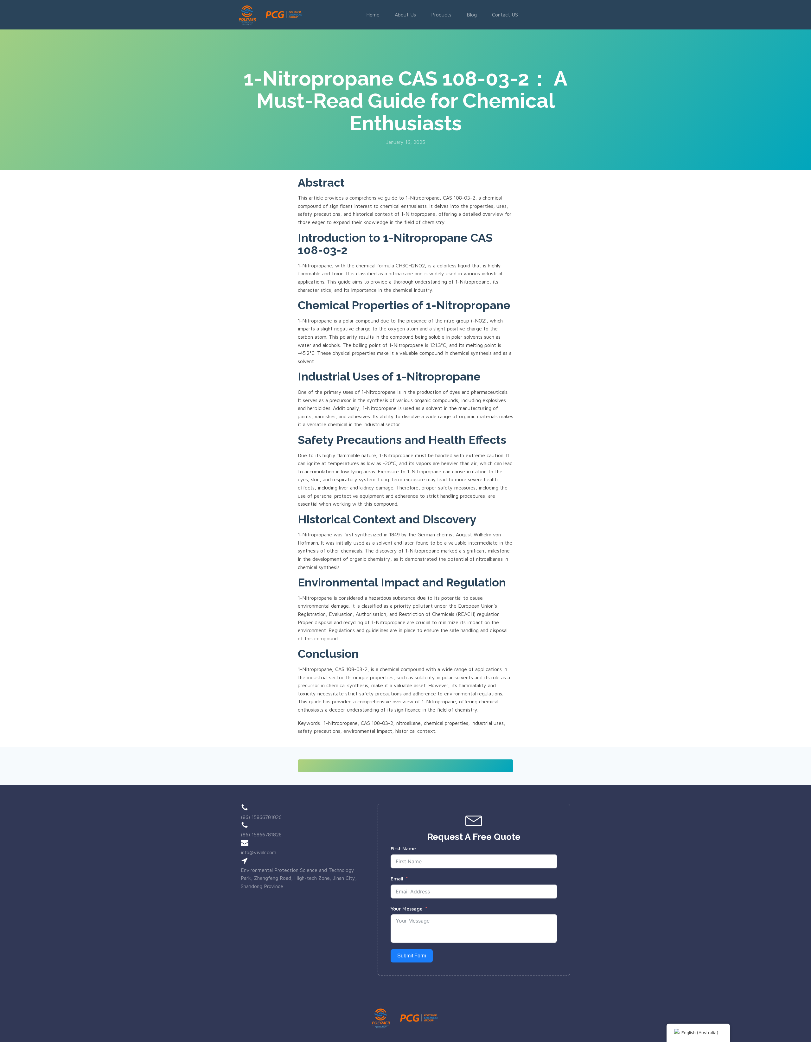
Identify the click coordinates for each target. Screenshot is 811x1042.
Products (441, 14)
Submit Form (411, 955)
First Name (403, 848)
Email (397, 878)
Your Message (407, 908)
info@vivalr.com (258, 852)
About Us (405, 14)
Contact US (505, 14)
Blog (472, 14)
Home (373, 14)
